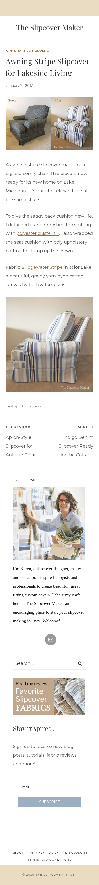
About (18, 852)
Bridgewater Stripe (41, 267)
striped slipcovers (24, 406)
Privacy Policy (44, 852)
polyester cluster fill (38, 233)
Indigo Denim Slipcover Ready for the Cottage (76, 441)
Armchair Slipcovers (27, 51)
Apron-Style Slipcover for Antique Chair (21, 441)
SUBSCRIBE (49, 802)
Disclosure (76, 852)
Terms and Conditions (50, 859)
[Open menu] (49, 8)
